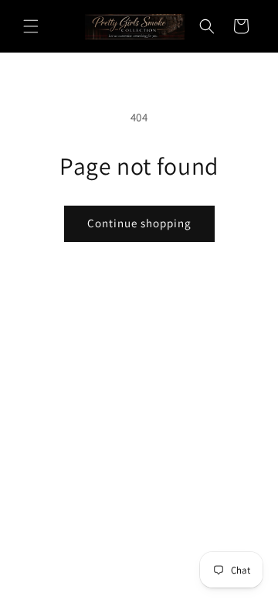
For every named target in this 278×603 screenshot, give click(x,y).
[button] (31, 26)
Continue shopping (139, 223)
